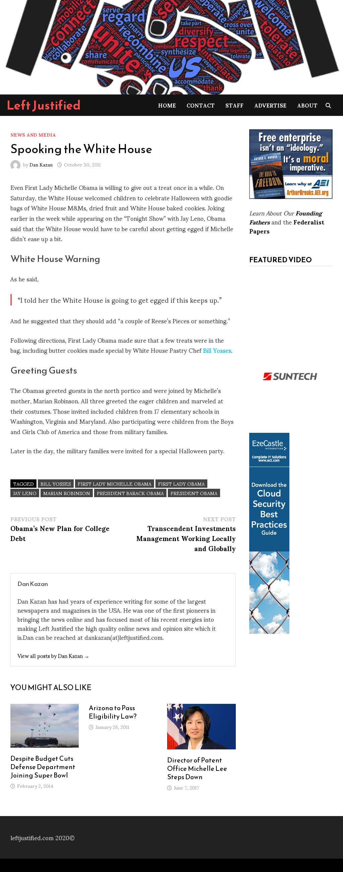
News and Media (33, 134)
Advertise (270, 105)
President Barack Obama (130, 493)
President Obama (193, 493)
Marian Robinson (66, 493)
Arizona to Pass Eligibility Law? (113, 712)
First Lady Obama (181, 483)
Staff (234, 105)
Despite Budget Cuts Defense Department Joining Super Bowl (42, 766)
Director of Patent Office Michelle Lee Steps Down (197, 768)
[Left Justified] (171, 46)
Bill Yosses (217, 350)
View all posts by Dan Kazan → (53, 655)
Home (167, 105)
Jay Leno (25, 493)
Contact (201, 105)
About (307, 105)
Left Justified (44, 105)
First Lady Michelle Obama (114, 483)
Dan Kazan (41, 164)
